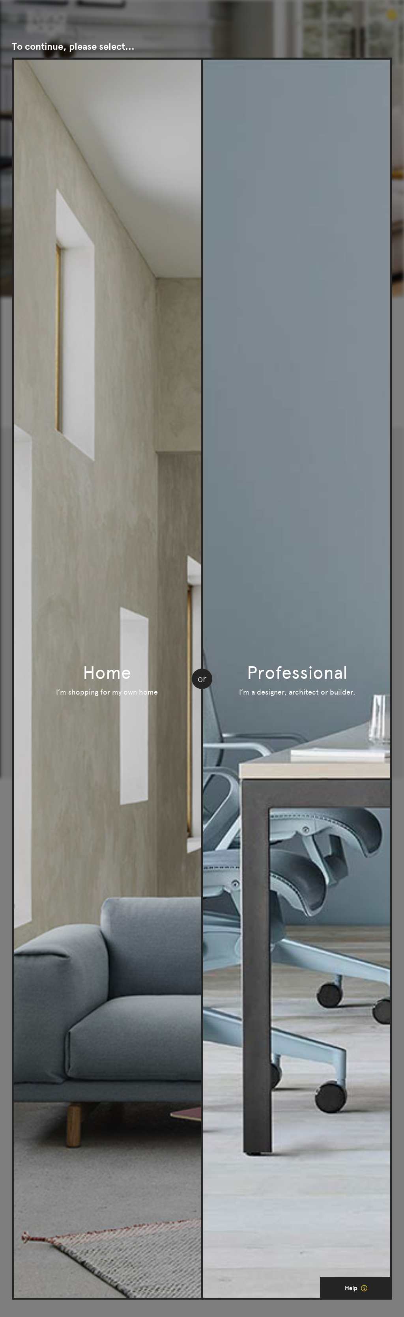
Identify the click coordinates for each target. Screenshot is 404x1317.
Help (352, 1288)
